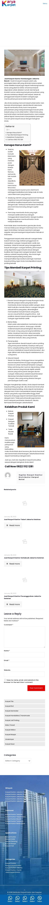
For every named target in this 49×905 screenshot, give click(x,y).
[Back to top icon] (24, 890)
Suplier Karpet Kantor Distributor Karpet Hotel (31, 477)
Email (6, 660)
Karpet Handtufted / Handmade (17, 715)
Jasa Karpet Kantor (12, 872)
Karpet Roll (9, 706)
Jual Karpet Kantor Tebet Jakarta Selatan (22, 519)
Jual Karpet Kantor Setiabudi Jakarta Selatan (24, 558)
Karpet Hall (9, 846)
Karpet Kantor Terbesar (14, 821)
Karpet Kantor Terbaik (13, 814)
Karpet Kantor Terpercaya (15, 817)
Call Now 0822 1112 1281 (15, 140)
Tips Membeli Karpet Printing (17, 135)
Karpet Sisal (9, 744)
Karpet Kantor (10, 837)
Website (7, 670)
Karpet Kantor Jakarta (13, 868)
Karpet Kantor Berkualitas (15, 823)
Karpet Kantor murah (13, 870)
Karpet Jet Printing (12, 720)
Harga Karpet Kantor (13, 865)
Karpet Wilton (10, 730)
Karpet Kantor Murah (13, 819)
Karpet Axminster (11, 711)
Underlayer (9, 739)
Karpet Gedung (11, 841)
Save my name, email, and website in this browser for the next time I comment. (21, 681)
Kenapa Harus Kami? (14, 133)
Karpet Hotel (10, 839)
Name (7, 651)
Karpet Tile (9, 701)
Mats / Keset (10, 725)
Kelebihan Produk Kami (15, 137)
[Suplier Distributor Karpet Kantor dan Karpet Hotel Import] (9, 4)
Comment (8, 625)
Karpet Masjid (10, 734)
